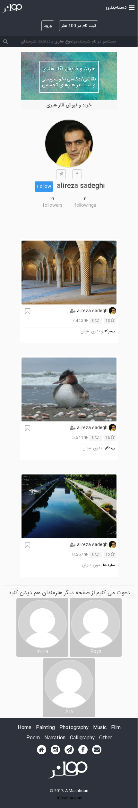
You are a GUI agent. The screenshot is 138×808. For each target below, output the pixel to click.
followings (85, 205)
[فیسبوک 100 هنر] (83, 750)
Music (100, 728)
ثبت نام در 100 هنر (78, 26)
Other (105, 738)
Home (24, 728)
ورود (48, 26)
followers (53, 205)
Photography (74, 728)
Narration (54, 738)
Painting (45, 728)
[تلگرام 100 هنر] (69, 750)
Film (116, 728)
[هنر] (131, 7)
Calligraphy (82, 738)
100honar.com (69, 798)
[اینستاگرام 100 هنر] (55, 750)
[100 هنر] (13, 8)
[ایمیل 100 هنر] (96, 750)
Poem (33, 738)
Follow (44, 186)
